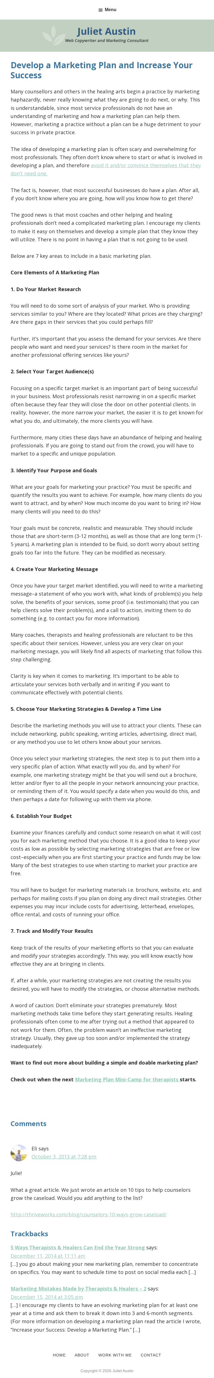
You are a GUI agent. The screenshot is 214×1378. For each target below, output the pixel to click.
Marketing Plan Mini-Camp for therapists (127, 1079)
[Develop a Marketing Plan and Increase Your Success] (107, 23)
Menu (110, 9)
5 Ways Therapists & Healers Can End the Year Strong (78, 1247)
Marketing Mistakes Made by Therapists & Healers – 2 (78, 1288)
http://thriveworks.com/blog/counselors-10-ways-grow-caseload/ (89, 1214)
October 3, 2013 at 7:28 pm (63, 1156)
